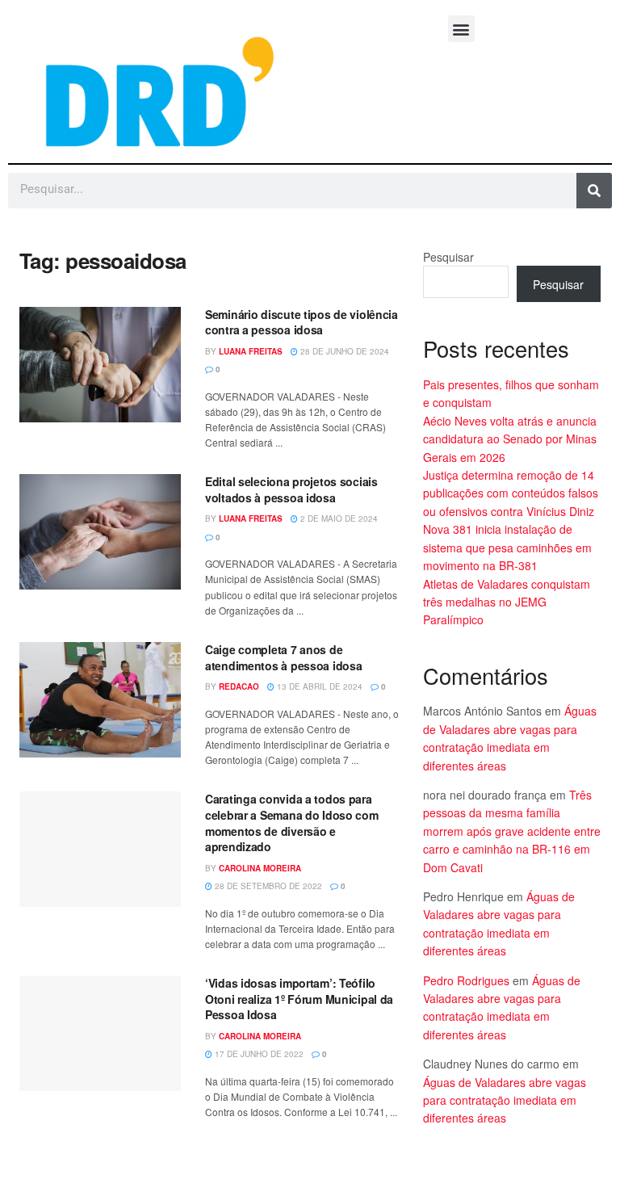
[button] (461, 28)
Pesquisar (448, 257)
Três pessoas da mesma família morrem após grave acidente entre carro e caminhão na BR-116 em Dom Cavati (512, 831)
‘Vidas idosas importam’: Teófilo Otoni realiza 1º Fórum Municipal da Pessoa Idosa (299, 998)
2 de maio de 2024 (338, 518)
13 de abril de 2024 (318, 686)
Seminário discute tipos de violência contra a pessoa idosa (301, 322)
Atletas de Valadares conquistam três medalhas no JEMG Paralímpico (506, 602)
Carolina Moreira (260, 868)
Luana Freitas (251, 351)
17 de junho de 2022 (258, 1054)
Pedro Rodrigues (466, 980)
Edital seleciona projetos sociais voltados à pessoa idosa (291, 489)
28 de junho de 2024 (343, 351)
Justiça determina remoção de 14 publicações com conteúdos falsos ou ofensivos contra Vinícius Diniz (510, 493)
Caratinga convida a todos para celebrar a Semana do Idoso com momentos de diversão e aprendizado (292, 822)
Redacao (239, 686)
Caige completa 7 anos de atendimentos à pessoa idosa (283, 657)
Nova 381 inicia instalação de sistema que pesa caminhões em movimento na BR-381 (507, 547)
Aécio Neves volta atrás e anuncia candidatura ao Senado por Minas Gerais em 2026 (510, 439)
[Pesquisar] (594, 190)
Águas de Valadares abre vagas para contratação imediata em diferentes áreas (504, 1100)
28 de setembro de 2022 (267, 886)
